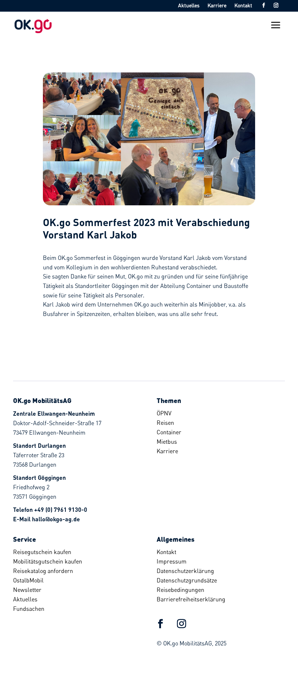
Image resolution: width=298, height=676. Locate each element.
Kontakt (243, 5)
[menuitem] (218, 413)
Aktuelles (189, 5)
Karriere (217, 5)
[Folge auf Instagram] (276, 5)
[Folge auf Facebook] (263, 5)
